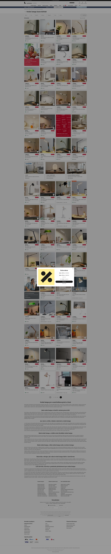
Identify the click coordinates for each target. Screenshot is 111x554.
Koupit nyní (64, 281)
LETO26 (64, 279)
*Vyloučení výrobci (64, 283)
